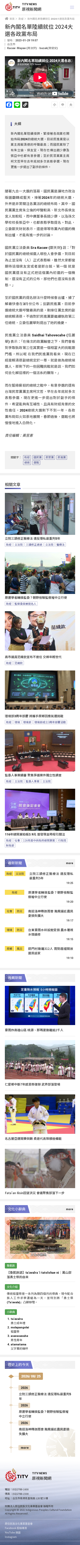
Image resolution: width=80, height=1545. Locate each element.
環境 (17, 722)
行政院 (62, 840)
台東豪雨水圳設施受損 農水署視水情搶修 (50, 932)
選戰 (36, 462)
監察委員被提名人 (25, 604)
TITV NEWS (29, 4)
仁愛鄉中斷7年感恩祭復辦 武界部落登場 (32, 1084)
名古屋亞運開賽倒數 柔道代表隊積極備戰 (33, 1138)
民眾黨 (50, 457)
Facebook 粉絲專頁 (16, 1528)
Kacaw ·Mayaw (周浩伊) (22, 48)
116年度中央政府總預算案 (39, 840)
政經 (27, 457)
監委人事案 (32, 781)
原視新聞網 (31, 9)
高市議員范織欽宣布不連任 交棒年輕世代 (33, 657)
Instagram (11, 1537)
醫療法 (61, 544)
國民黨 (38, 457)
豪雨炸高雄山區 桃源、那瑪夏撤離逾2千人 (34, 1030)
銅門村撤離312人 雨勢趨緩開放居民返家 (50, 950)
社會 (17, 840)
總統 (27, 462)
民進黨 (62, 457)
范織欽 (19, 663)
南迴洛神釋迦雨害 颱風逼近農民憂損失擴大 (50, 913)
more (25, 1448)
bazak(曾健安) (48, 48)
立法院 (19, 544)
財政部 (10, 845)
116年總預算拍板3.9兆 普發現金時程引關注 (35, 834)
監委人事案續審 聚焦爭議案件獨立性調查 (33, 775)
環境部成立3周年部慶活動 (50, 722)
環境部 (27, 722)
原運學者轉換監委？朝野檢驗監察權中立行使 (36, 598)
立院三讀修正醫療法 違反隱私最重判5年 (32, 538)
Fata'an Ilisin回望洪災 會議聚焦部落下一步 (34, 1192)
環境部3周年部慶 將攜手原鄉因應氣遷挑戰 (34, 716)
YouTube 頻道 (13, 1532)
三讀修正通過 (34, 544)
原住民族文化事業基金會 (19, 1523)
